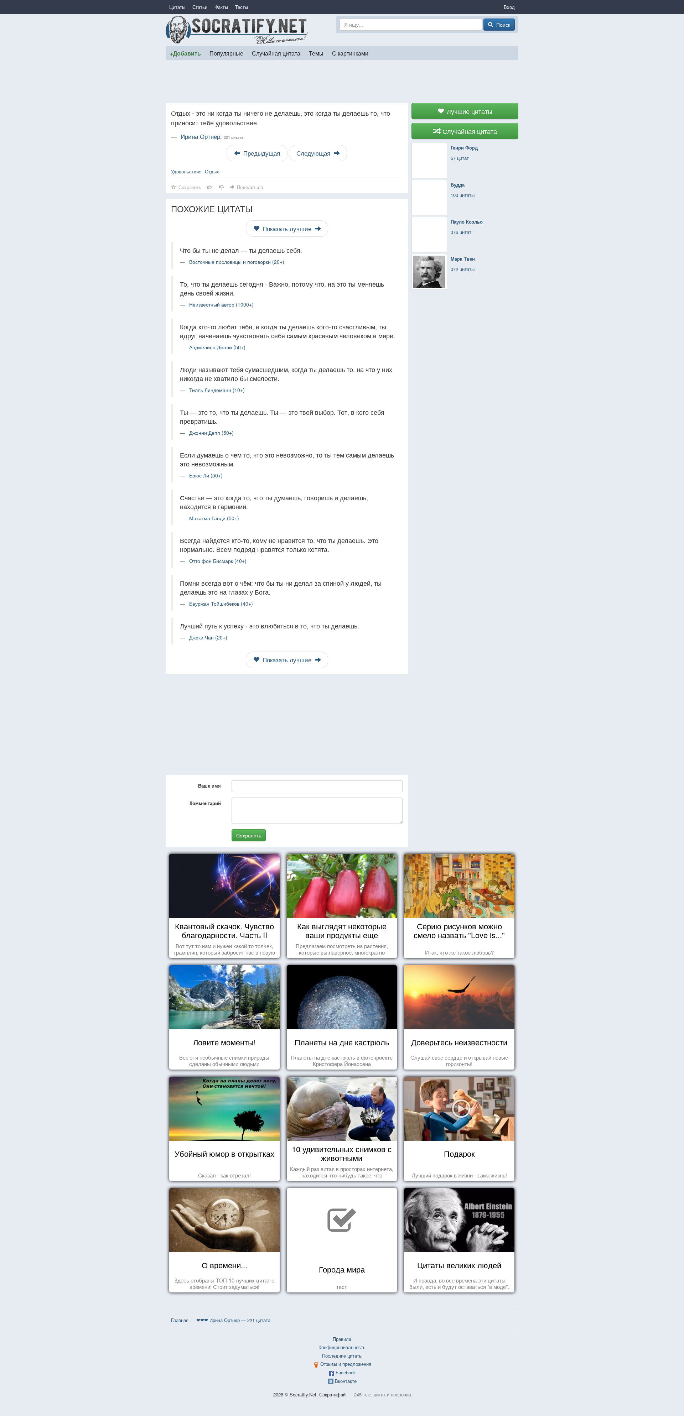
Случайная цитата (276, 53)
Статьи (199, 7)
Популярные (226, 53)
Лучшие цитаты (468, 111)
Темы (316, 53)
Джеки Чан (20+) (208, 637)
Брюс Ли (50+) (206, 475)
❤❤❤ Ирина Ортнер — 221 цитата (233, 1320)
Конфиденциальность (342, 1347)
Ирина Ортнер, (212, 136)
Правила (342, 1339)
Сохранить (248, 835)
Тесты (241, 7)
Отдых (212, 171)
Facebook (346, 1372)
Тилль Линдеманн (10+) (217, 389)
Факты (221, 7)
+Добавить (185, 53)
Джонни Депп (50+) (211, 432)
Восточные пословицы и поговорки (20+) (236, 261)
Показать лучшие (287, 228)
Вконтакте (346, 1381)
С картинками (350, 53)
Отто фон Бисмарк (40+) (218, 560)
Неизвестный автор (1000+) (221, 304)
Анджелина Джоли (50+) (217, 347)
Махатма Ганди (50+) (214, 518)
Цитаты (177, 7)
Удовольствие (186, 171)
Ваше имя (209, 785)
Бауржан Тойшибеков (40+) (221, 603)
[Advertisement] (342, 82)
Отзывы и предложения (345, 1363)
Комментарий (205, 803)
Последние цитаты (342, 1355)
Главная (179, 1320)
